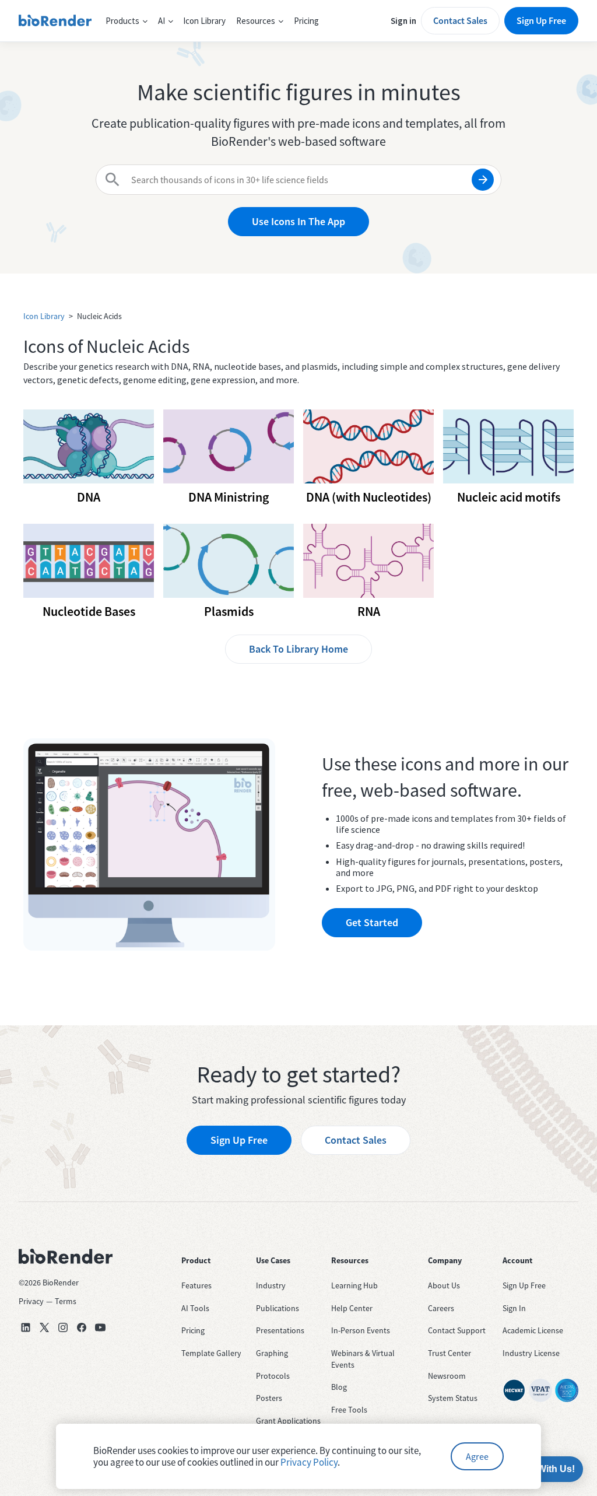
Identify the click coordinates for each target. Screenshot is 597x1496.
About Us (444, 1285)
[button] (127, 21)
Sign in (403, 20)
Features (196, 1285)
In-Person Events (360, 1330)
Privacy (31, 1301)
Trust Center (449, 1353)
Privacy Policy (309, 1462)
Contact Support (457, 1330)
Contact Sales (460, 20)
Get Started (372, 922)
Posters (269, 1398)
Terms (65, 1301)
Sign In (514, 1308)
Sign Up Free (541, 20)
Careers (441, 1308)
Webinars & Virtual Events (363, 1359)
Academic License (533, 1330)
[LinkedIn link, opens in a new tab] (26, 1327)
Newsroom (447, 1376)
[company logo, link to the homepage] (55, 21)
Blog (339, 1387)
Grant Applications (288, 1421)
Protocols (273, 1376)
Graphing (272, 1353)
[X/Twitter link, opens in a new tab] (44, 1327)
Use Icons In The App (298, 221)
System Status (452, 1398)
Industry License (531, 1353)
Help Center (352, 1308)
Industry (271, 1285)
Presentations (280, 1330)
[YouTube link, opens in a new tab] (100, 1327)
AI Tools (195, 1308)
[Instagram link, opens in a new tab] (63, 1327)
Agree (477, 1456)
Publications (277, 1308)
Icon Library (204, 20)
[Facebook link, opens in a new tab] (82, 1327)
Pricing (306, 20)
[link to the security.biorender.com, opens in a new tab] (514, 1390)
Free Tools (349, 1409)
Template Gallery (211, 1353)
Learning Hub (354, 1285)
